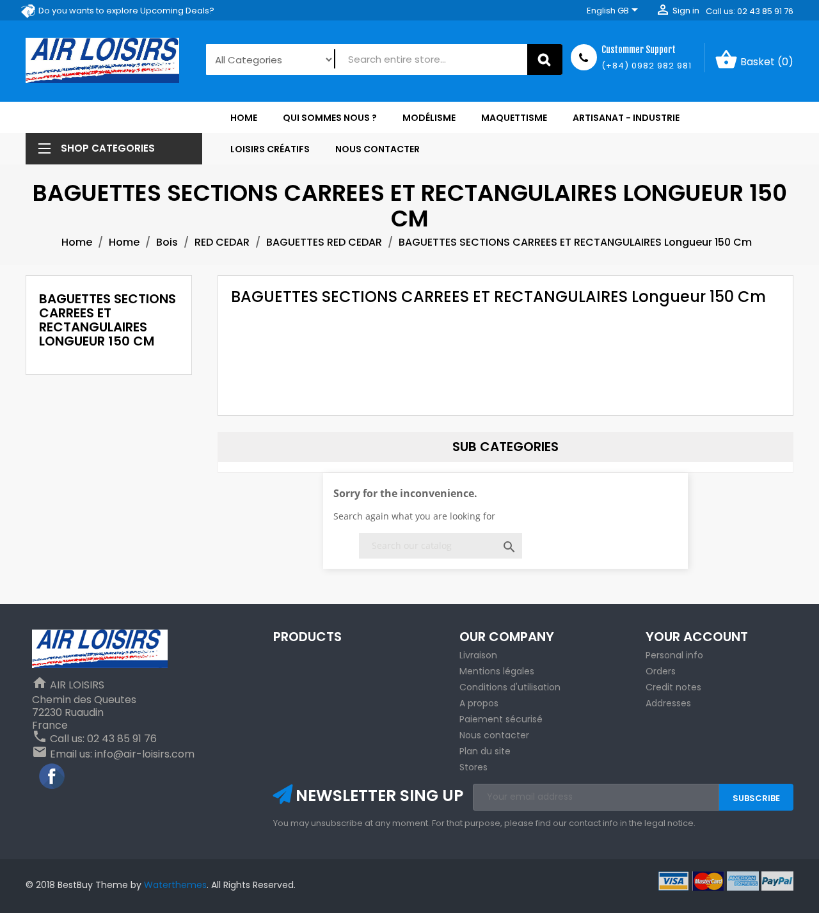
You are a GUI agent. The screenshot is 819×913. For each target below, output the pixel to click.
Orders (661, 671)
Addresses (668, 703)
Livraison (478, 655)
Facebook (52, 777)
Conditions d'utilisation (510, 687)
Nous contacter (494, 735)
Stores (473, 767)
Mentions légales (496, 671)
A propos (478, 703)
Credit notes (673, 687)
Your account (697, 637)
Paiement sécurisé (501, 719)
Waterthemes (174, 884)
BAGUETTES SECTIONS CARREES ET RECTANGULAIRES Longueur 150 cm (107, 320)
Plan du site (485, 751)
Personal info (674, 655)
